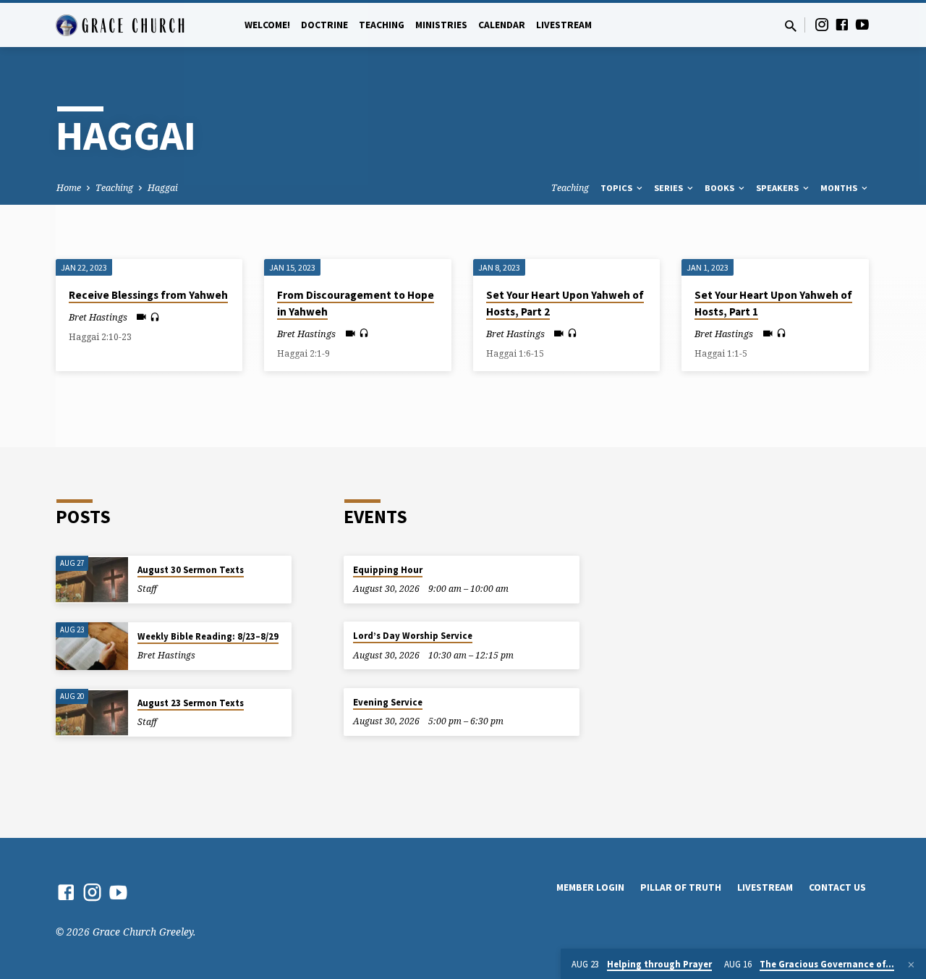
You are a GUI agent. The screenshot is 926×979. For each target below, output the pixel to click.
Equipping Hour (387, 570)
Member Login (590, 887)
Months (839, 187)
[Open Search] (791, 25)
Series (669, 187)
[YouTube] (862, 24)
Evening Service (387, 702)
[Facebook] (842, 24)
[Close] (911, 964)
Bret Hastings (98, 316)
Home (68, 188)
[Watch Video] (141, 316)
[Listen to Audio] (155, 317)
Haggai (163, 188)
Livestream (564, 25)
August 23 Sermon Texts (190, 703)
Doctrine (324, 25)
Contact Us (837, 887)
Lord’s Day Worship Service (412, 636)
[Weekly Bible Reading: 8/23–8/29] (92, 646)
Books (720, 187)
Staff (147, 588)
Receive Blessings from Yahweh (148, 295)
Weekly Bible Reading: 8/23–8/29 (208, 636)
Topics (617, 187)
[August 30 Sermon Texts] (92, 580)
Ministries (441, 25)
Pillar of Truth (680, 887)
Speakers (778, 187)
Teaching (381, 25)
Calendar (501, 25)
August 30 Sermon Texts (190, 570)
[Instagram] (822, 24)
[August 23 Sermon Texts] (92, 713)
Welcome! (267, 25)
